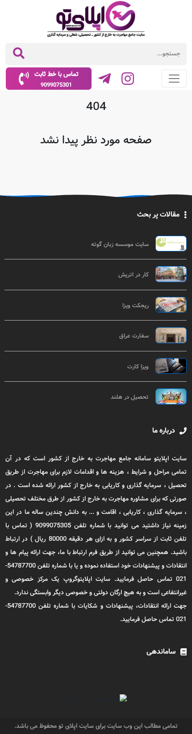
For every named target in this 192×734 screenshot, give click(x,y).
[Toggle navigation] (174, 79)
